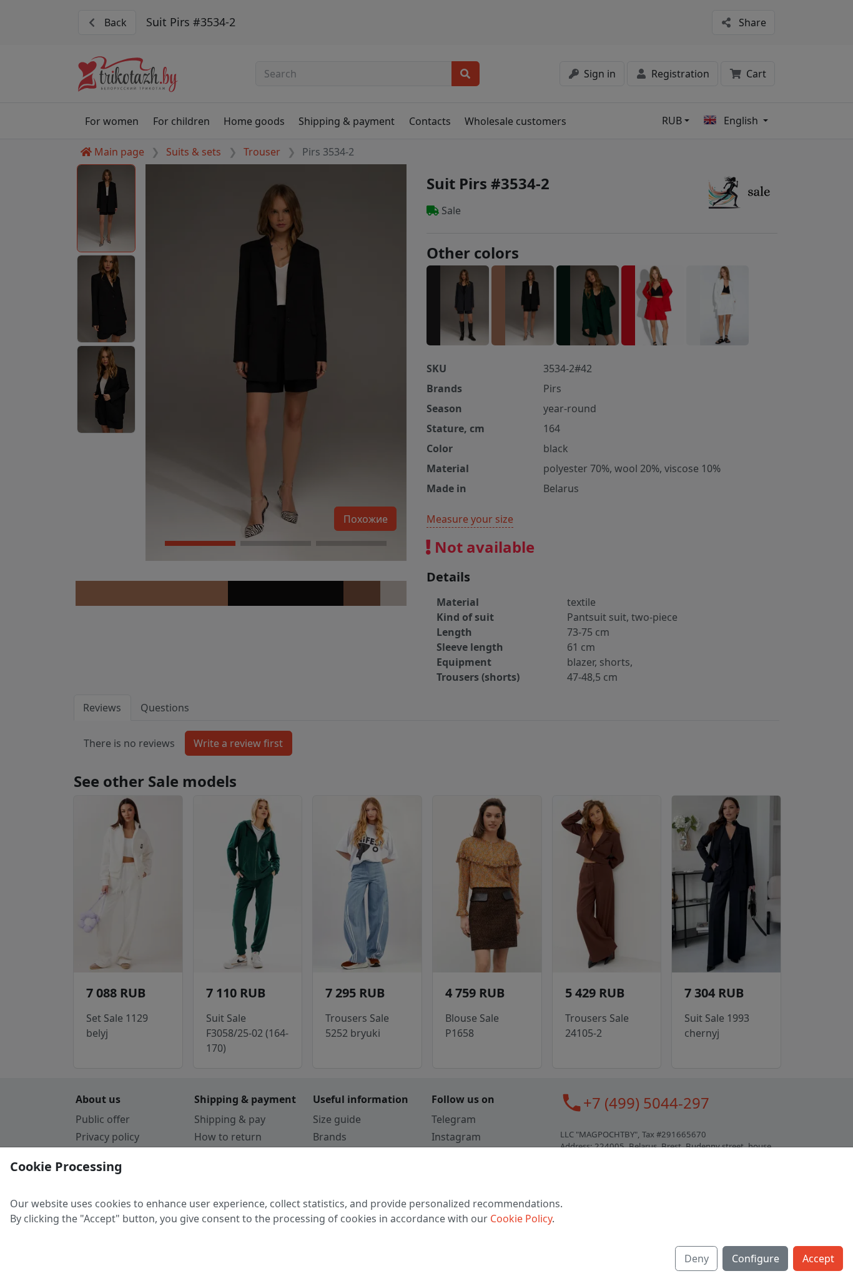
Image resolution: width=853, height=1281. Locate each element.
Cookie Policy (521, 1218)
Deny (696, 1258)
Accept (818, 1258)
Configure (755, 1258)
